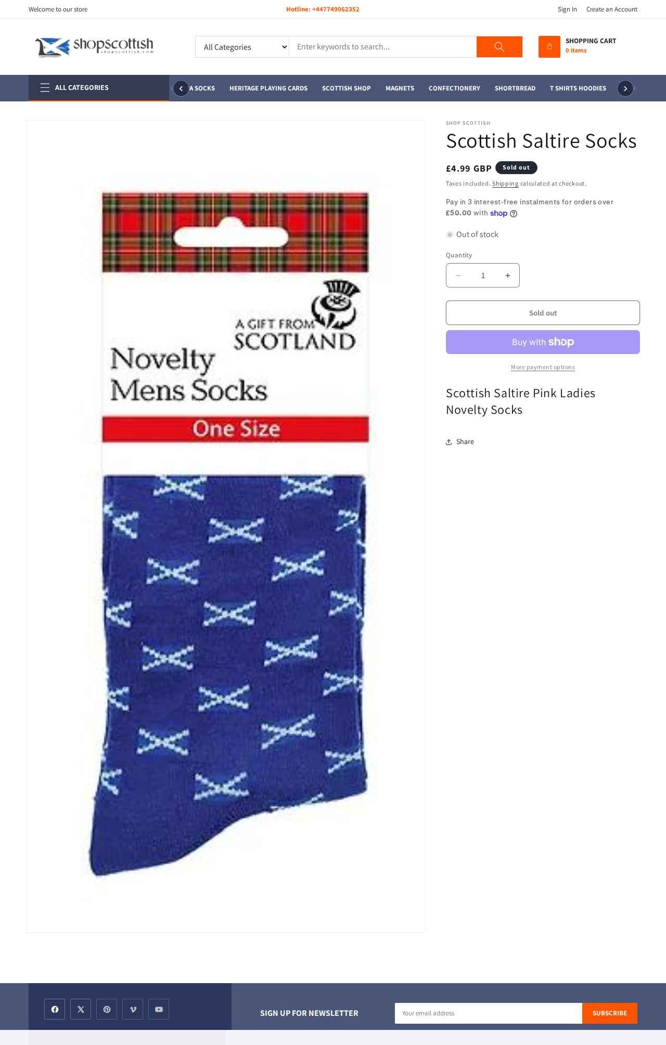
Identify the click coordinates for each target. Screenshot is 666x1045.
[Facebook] (54, 1009)
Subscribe (610, 1013)
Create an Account (611, 9)
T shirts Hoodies (573, 88)
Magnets (395, 88)
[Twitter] (80, 1009)
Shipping (505, 183)
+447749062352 (336, 9)
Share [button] (465, 441)
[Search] (499, 46)
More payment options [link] (543, 367)
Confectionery (450, 88)
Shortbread (510, 88)
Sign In (567, 9)
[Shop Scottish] (104, 47)
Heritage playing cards (264, 88)
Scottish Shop (341, 88)
